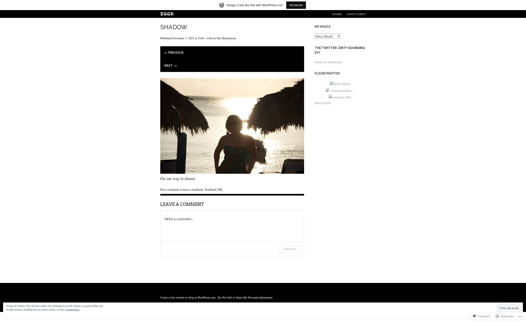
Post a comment (169, 189)
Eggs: (167, 14)
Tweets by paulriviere (328, 62)
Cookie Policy (73, 309)
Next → (170, 65)
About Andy (356, 14)
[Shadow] (232, 172)
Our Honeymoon (226, 38)
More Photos (323, 103)
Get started (296, 5)
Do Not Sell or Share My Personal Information (245, 297)
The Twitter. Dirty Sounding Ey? (340, 50)
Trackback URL (213, 189)
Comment (289, 249)
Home (336, 14)
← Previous (173, 52)
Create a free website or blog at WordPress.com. (188, 297)
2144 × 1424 (205, 38)
